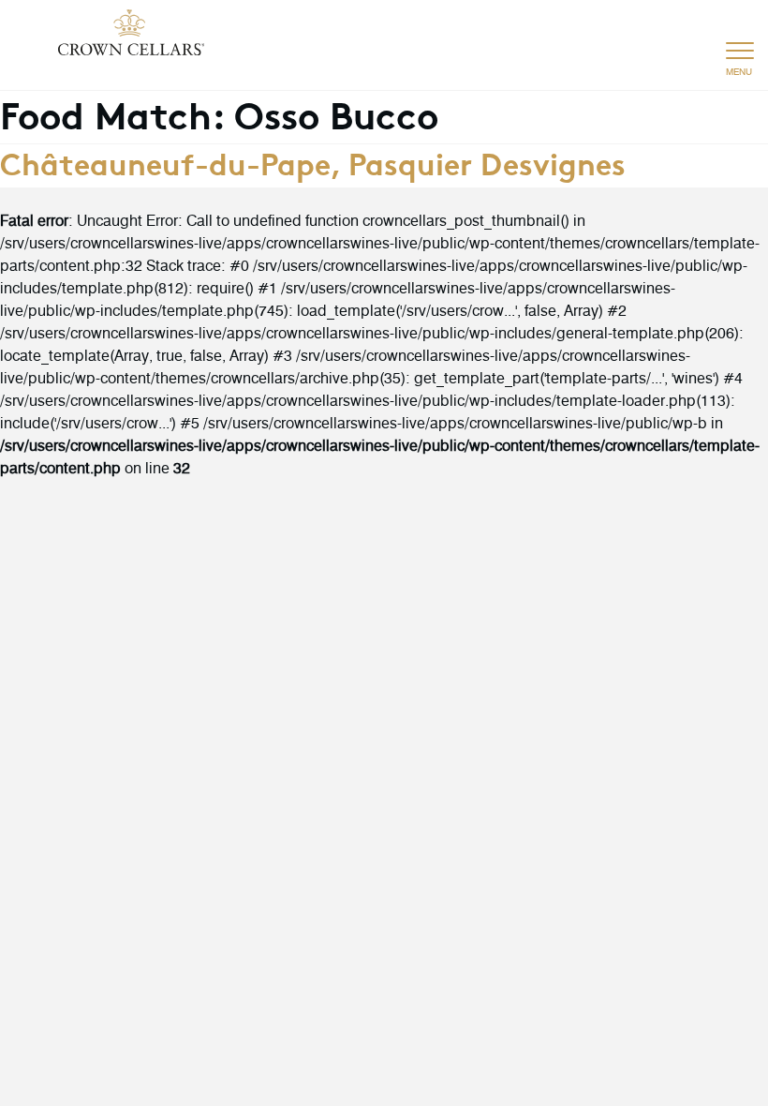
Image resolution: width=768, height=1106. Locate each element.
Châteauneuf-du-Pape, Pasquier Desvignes (313, 162)
